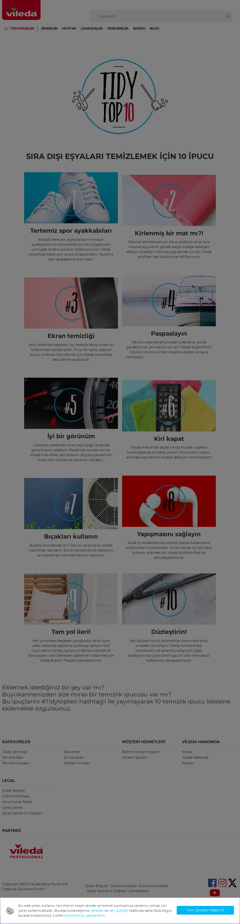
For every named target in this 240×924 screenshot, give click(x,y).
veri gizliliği (118, 910)
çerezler (96, 910)
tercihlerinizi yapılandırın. (85, 915)
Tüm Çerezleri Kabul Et (205, 910)
